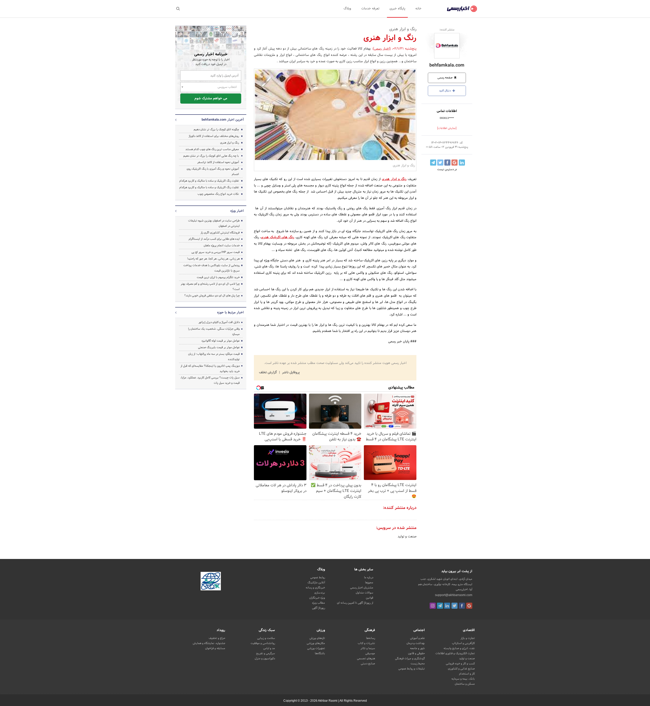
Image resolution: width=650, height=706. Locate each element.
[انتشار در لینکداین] (462, 162)
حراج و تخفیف (217, 638)
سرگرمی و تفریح (265, 653)
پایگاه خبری (397, 8)
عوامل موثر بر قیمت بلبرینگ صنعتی (219, 347)
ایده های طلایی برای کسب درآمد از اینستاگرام (214, 239)
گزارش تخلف (268, 372)
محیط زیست (418, 663)
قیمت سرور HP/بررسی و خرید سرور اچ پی (215, 252)
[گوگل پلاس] (469, 606)
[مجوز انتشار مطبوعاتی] (211, 582)
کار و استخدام (467, 673)
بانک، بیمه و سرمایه (463, 679)
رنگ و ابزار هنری (229, 142)
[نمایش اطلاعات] (447, 128)
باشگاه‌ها (320, 653)
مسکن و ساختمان (465, 684)
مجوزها (369, 582)
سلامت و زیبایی (266, 638)
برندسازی (319, 592)
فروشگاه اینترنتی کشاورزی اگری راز (220, 232)
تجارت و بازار (468, 638)
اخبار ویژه (237, 211)
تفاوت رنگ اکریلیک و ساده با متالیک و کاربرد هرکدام (209, 181)
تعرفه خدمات (370, 8)
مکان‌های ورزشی (316, 643)
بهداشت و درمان (416, 643)
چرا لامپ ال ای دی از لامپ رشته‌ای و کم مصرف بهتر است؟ (210, 287)
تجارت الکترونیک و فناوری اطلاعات (455, 653)
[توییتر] (454, 606)
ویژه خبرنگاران (317, 598)
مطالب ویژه (318, 603)
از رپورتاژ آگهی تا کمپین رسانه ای (355, 603)
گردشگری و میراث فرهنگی (410, 658)
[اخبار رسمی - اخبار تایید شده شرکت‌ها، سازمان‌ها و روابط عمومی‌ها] (462, 9)
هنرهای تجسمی (366, 658)
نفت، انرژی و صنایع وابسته (459, 648)
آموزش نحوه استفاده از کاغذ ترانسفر (218, 162)
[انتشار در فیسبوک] (447, 162)
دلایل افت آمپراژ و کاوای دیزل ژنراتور (219, 322)
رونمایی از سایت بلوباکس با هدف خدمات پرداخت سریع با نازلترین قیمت (211, 268)
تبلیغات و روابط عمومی (411, 668)
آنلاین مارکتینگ (316, 582)
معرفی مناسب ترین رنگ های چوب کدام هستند (212, 149)
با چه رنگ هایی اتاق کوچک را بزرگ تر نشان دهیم (211, 156)
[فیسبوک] (462, 606)
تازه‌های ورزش (317, 638)
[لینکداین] (447, 606)
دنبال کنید (445, 90)
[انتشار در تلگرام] (433, 162)
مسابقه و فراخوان (215, 648)
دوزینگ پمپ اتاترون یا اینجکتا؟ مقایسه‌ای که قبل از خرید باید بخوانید (210, 369)
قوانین (369, 598)
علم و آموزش (417, 638)
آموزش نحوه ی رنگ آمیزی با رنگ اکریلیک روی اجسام (213, 171)
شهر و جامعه (417, 648)
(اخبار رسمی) (382, 49)
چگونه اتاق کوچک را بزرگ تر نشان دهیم (216, 129)
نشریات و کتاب (366, 643)
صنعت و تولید (407, 536)
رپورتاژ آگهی (318, 608)
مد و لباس (269, 648)
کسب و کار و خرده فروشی (460, 663)
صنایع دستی (368, 663)
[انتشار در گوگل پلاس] (454, 162)
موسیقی (370, 653)
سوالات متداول (364, 592)
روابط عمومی (317, 577)
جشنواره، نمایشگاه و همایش (209, 643)
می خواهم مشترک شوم (210, 98)
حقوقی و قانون (416, 653)
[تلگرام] (440, 606)
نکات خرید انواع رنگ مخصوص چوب (218, 194)
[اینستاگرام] (433, 606)
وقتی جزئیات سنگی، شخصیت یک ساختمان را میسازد (214, 331)
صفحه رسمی (445, 77)
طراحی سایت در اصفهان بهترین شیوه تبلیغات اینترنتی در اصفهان (214, 223)
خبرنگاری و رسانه (315, 587)
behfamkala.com (446, 65)
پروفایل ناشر (290, 372)
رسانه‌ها (370, 638)
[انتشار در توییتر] (440, 162)
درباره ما (368, 577)
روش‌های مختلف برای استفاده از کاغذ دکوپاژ (214, 136)
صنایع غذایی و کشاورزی (461, 668)
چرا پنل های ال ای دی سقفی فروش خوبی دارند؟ (212, 295)
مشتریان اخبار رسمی (361, 587)
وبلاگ (347, 8)
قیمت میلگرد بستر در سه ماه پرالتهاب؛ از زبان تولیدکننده (214, 357)
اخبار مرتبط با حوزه (230, 312)
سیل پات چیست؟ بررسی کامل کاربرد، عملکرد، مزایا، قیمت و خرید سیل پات (210, 380)
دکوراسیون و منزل (265, 658)
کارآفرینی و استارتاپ (463, 643)
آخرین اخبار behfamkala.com (223, 120)
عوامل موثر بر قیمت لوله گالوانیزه (221, 341)
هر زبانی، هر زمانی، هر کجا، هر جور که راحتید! (213, 258)
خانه (418, 8)
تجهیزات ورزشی (316, 648)
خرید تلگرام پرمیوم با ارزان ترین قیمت (218, 277)
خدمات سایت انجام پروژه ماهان (222, 245)
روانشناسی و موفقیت (263, 643)
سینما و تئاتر (368, 648)
